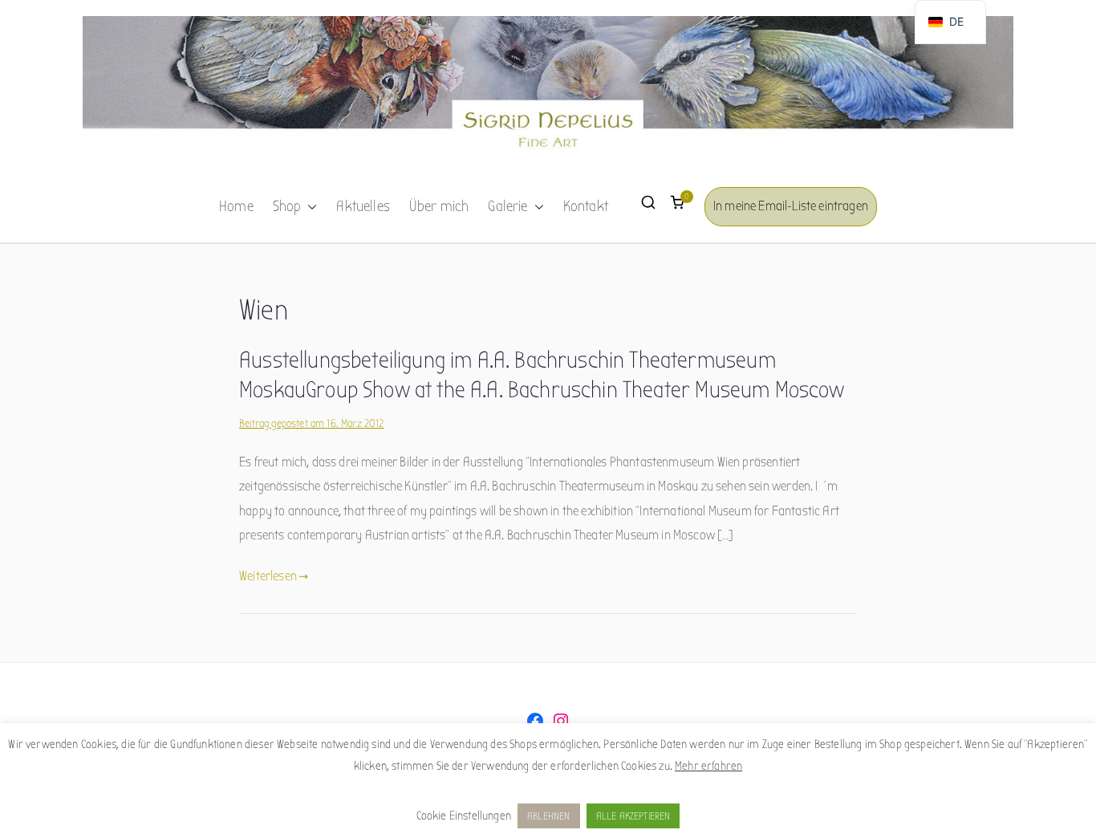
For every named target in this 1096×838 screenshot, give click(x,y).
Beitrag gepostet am (311, 423)
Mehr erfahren (708, 766)
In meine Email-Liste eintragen (790, 206)
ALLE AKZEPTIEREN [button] (633, 816)
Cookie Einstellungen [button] (463, 815)
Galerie (507, 206)
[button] (309, 207)
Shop (287, 206)
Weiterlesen (268, 576)
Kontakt (585, 206)
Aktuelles (363, 206)
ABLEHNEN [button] (548, 816)
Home (236, 206)
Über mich (439, 206)
